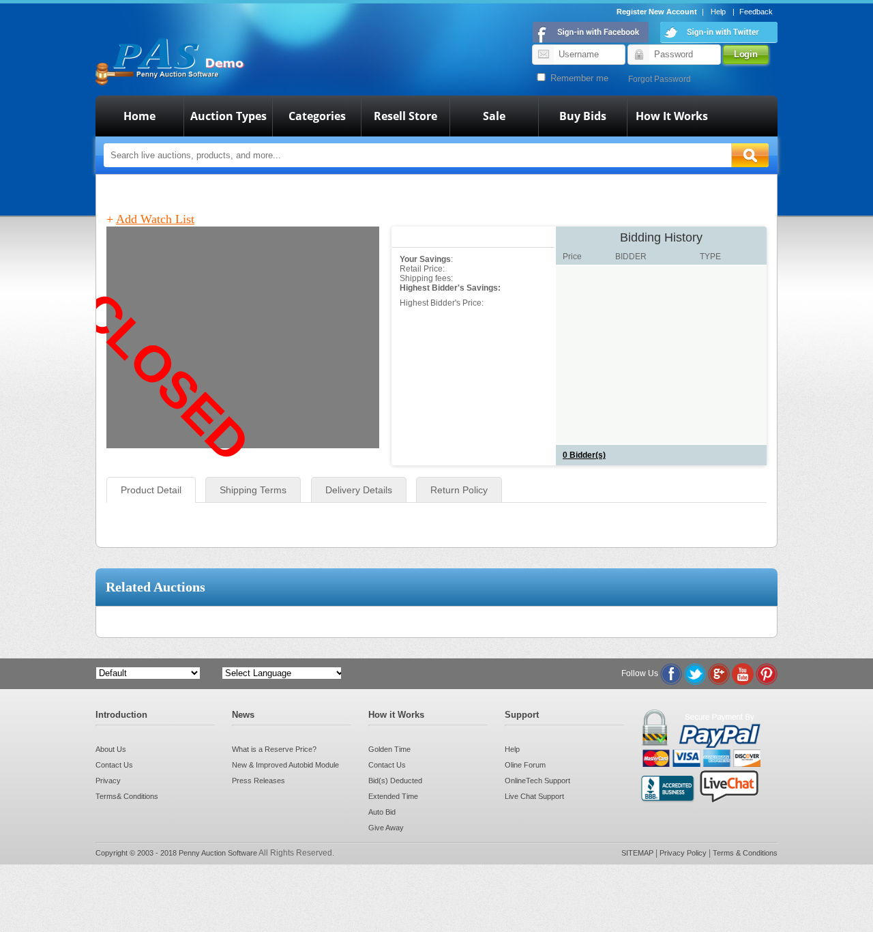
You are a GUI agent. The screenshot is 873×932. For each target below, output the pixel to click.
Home (139, 115)
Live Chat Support (534, 796)
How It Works (672, 115)
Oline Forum (525, 765)
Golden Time (389, 749)
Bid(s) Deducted (395, 780)
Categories (317, 115)
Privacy (108, 780)
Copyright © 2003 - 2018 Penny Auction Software (176, 853)
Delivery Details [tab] (358, 489)
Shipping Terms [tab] (253, 489)
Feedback (756, 12)
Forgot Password (659, 79)
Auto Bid (382, 812)
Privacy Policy (684, 853)
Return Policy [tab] (459, 489)
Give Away (386, 828)
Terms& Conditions (126, 796)
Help (718, 12)
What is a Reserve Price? (274, 749)
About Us (110, 749)
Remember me (578, 78)
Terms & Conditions (745, 853)
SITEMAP (638, 853)
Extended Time (393, 796)
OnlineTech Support (537, 780)
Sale (494, 115)
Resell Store (405, 115)
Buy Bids (582, 115)
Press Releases (258, 780)
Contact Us (114, 765)
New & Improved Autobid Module (285, 765)
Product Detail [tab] (151, 489)
